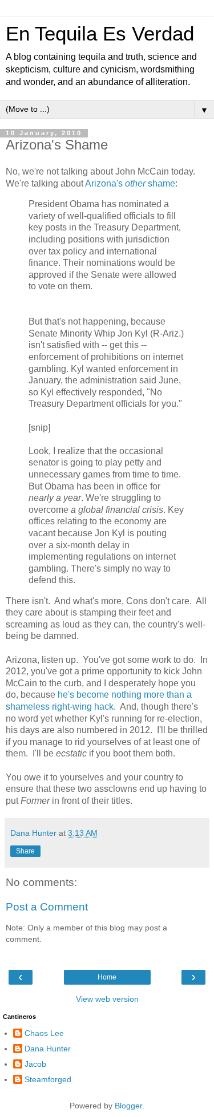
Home (107, 977)
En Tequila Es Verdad (100, 33)
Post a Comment (47, 907)
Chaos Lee (44, 1033)
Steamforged (48, 1079)
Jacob (35, 1064)
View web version (107, 998)
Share (25, 851)
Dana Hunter (48, 1048)
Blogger (128, 1105)
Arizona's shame (130, 183)
